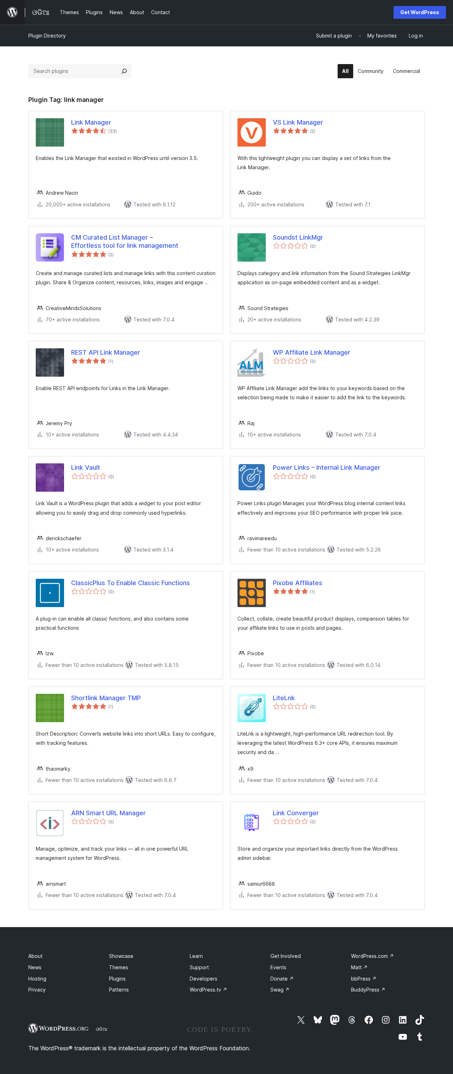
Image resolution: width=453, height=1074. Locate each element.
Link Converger (296, 813)
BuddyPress (368, 990)
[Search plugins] (124, 71)
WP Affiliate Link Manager (311, 352)
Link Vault (85, 467)
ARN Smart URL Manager (108, 813)
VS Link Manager (298, 122)
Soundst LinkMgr (298, 237)
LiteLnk (284, 698)
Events (278, 967)
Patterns (119, 990)
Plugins (117, 979)
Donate (282, 979)
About (35, 956)
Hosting (37, 979)
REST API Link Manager (105, 352)
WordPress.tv (208, 990)
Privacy (37, 990)
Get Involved (285, 956)
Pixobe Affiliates (297, 583)
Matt (359, 967)
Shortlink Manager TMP (106, 698)
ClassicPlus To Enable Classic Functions (130, 583)
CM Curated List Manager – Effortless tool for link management (124, 241)
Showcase (121, 956)
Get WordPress (419, 12)
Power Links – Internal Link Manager (326, 467)
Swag (279, 990)
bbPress (364, 979)
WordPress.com (372, 956)
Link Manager (91, 122)
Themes (118, 967)
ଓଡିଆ (101, 1029)
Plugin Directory (47, 36)
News (34, 967)
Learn (196, 956)
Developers (203, 979)
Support (199, 967)
